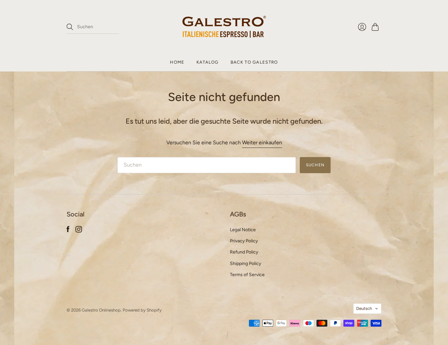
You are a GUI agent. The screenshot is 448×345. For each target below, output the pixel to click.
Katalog (207, 62)
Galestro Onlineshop (101, 310)
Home (177, 62)
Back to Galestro (254, 62)
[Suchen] (70, 27)
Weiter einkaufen (262, 142)
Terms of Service (247, 274)
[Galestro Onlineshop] (224, 27)
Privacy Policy (244, 241)
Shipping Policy (245, 263)
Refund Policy (244, 252)
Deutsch (364, 308)
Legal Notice (243, 230)
